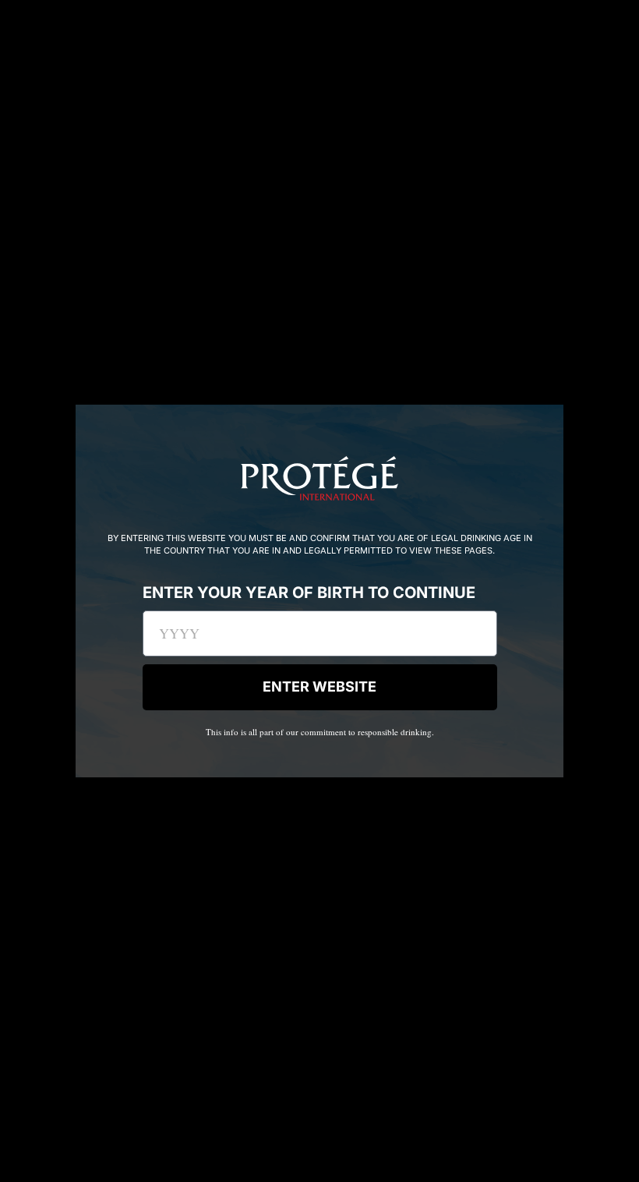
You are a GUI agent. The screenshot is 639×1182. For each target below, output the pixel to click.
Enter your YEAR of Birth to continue (309, 593)
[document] (319, 591)
